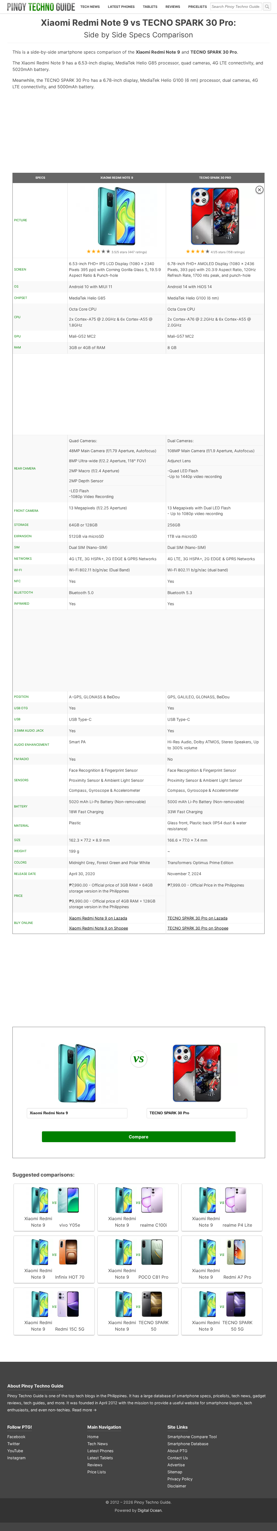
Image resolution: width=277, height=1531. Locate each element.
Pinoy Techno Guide (42, 1386)
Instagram (16, 1457)
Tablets (150, 7)
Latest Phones (121, 7)
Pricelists (197, 7)
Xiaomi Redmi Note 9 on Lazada (98, 918)
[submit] (267, 6)
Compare (139, 1136)
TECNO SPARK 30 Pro (215, 178)
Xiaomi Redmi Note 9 (116, 178)
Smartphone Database (187, 1443)
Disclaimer (176, 1486)
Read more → (84, 1410)
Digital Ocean (149, 1510)
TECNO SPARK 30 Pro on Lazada (197, 918)
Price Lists (96, 1472)
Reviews (173, 7)
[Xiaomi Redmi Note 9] (116, 245)
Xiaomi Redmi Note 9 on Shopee (98, 928)
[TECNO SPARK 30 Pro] (215, 245)
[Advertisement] (139, 133)
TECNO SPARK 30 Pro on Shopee (197, 928)
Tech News (90, 7)
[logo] (41, 7)
